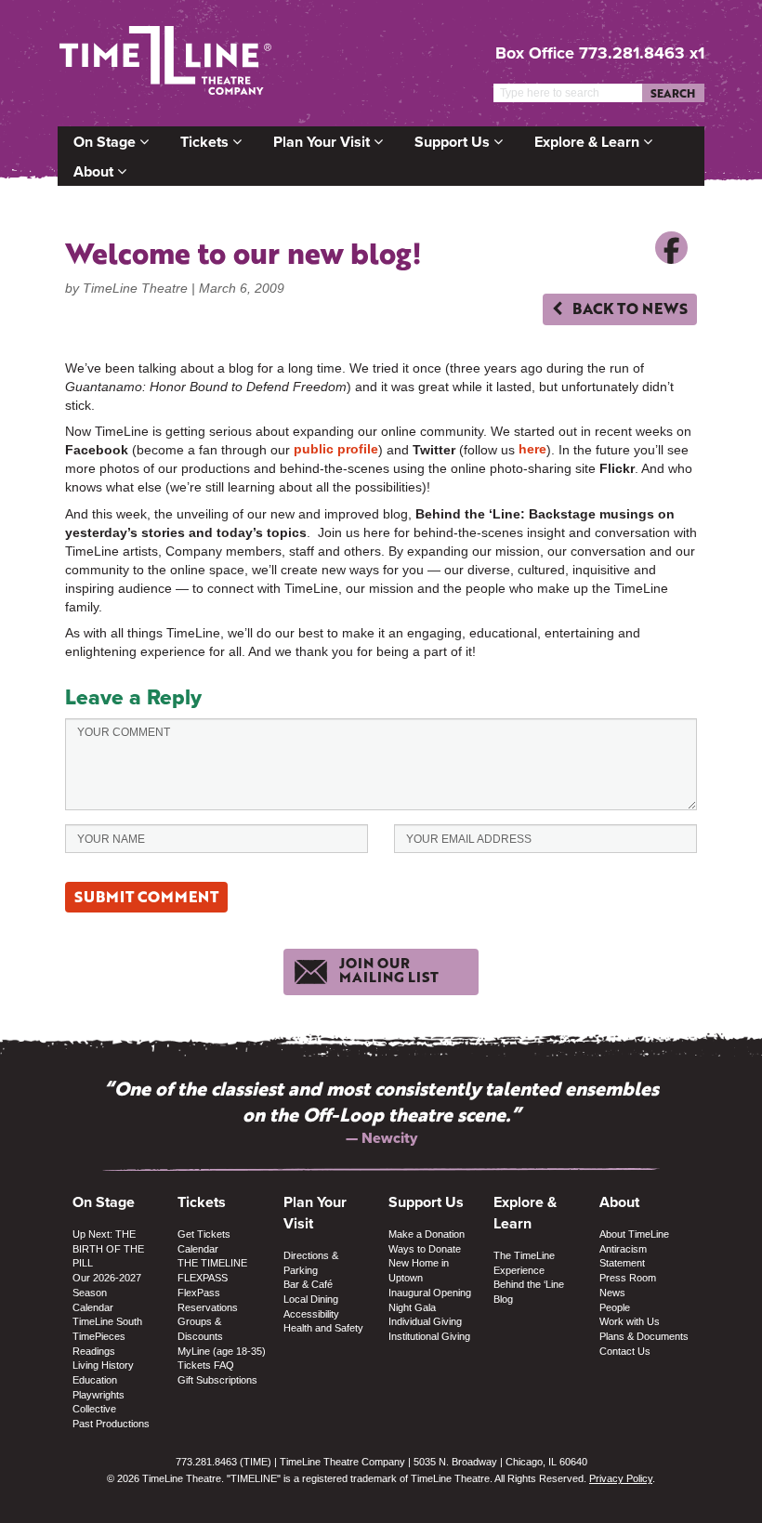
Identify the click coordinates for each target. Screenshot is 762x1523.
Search (672, 93)
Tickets (206, 141)
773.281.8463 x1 (641, 53)
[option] (381, 1112)
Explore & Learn (588, 141)
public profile (336, 448)
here (532, 448)
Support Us (453, 141)
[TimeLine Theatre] (165, 63)
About (95, 171)
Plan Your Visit (323, 141)
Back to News (628, 308)
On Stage (106, 141)
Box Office (534, 53)
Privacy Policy (620, 1478)
